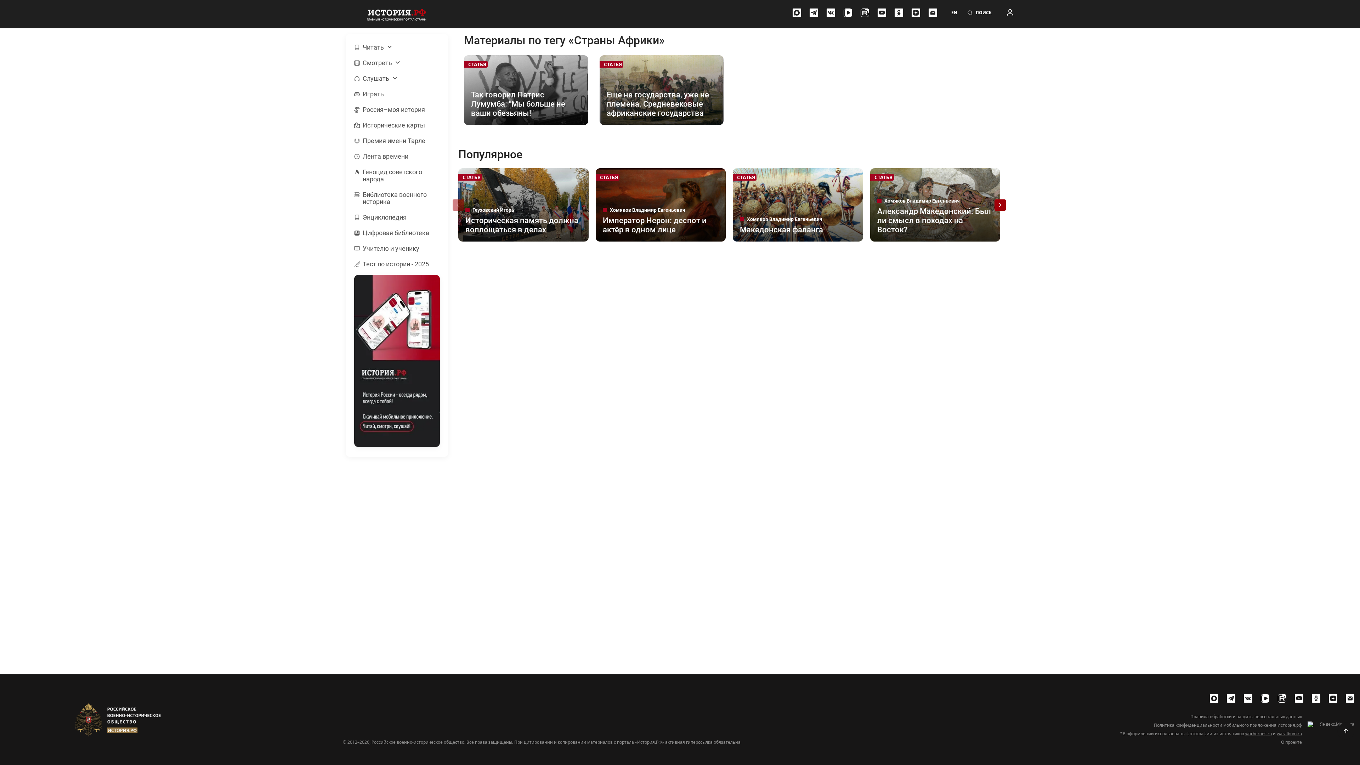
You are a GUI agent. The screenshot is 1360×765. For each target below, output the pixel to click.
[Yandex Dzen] (916, 12)
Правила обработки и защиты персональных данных (1246, 717)
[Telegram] (814, 12)
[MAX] (797, 12)
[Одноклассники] (899, 12)
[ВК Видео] (848, 12)
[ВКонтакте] (831, 12)
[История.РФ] (396, 14)
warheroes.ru (1258, 734)
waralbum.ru (1289, 734)
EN (954, 13)
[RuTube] (865, 12)
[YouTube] (882, 12)
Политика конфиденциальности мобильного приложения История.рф (1228, 725)
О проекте (1291, 742)
